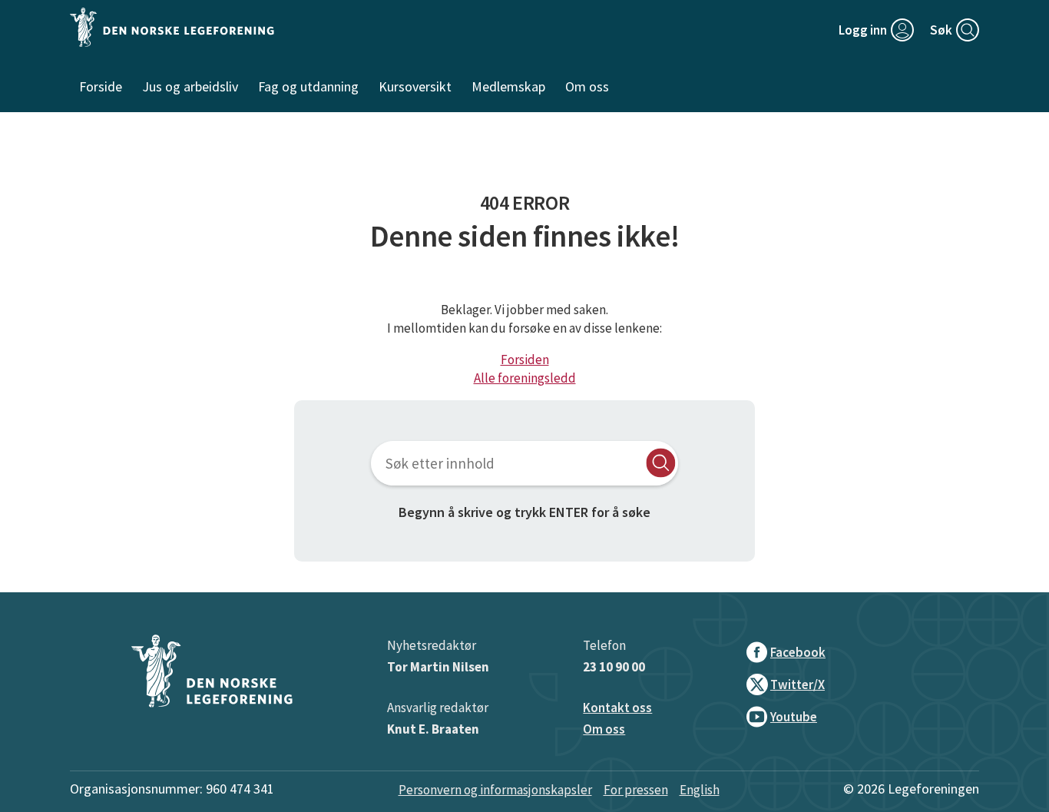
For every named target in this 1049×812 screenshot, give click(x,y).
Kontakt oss (617, 707)
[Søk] (661, 463)
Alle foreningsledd (525, 378)
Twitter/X (797, 684)
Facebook (798, 652)
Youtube (793, 716)
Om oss (604, 729)
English (700, 789)
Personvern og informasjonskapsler (495, 789)
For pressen (636, 789)
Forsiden (525, 359)
